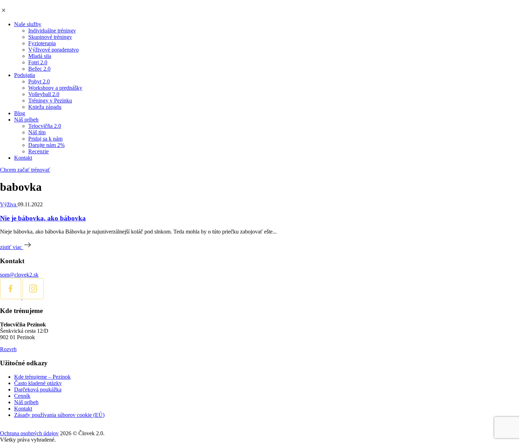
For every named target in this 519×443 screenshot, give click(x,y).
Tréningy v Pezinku (50, 101)
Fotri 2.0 (37, 62)
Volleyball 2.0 (43, 94)
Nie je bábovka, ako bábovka (43, 218)
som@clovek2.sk (19, 275)
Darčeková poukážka (37, 389)
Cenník (22, 396)
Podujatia (24, 75)
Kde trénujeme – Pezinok (42, 377)
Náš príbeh (26, 120)
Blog (19, 113)
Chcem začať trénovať (25, 170)
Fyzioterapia (42, 43)
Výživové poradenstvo (53, 50)
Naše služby (27, 24)
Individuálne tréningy (52, 31)
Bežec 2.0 (39, 69)
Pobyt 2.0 (39, 81)
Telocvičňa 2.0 (44, 126)
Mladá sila (39, 56)
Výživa (9, 204)
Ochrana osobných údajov (29, 433)
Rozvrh (8, 349)
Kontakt (23, 158)
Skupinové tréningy (50, 37)
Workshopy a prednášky (55, 88)
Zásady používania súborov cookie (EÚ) (59, 415)
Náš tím (37, 132)
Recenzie (38, 151)
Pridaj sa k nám (45, 139)
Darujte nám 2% (46, 145)
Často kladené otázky (38, 383)
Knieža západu (44, 107)
